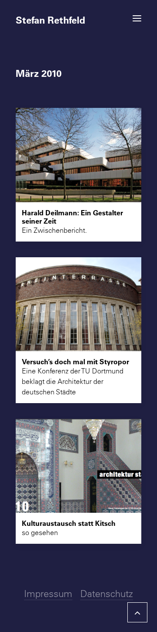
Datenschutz (106, 593)
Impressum (48, 593)
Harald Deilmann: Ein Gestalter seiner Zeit (72, 216)
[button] (137, 18)
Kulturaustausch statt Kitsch (69, 523)
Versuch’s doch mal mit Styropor (75, 361)
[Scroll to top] (137, 611)
